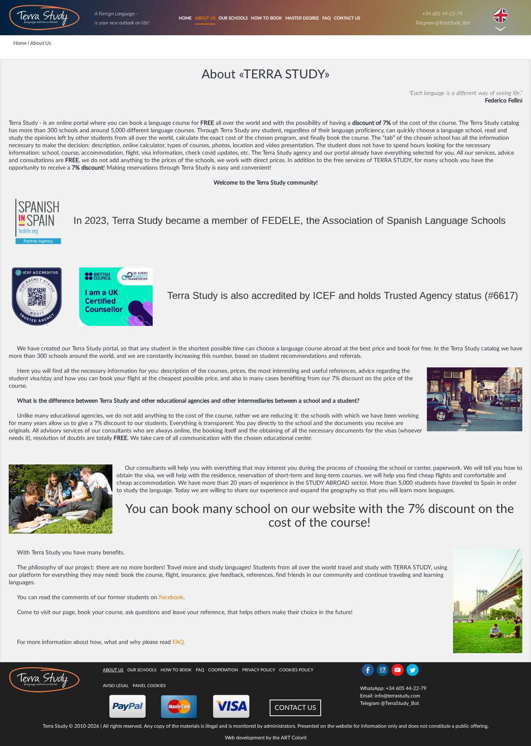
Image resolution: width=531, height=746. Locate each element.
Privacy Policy (258, 670)
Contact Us (347, 18)
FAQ (326, 18)
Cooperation (223, 670)
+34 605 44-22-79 (442, 13)
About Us (205, 18)
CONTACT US (295, 708)
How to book (266, 18)
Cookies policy (296, 670)
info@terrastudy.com (397, 695)
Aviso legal (116, 686)
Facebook (171, 597)
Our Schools (233, 18)
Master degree (302, 18)
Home (185, 18)
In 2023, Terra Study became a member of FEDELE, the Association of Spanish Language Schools (289, 220)
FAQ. (179, 642)
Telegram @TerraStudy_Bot (442, 22)
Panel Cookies (149, 686)
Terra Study (55, 726)
